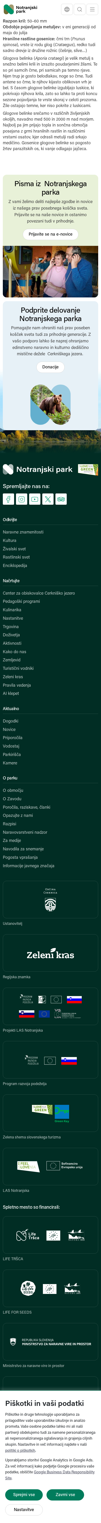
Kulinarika (12, 610)
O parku (10, 778)
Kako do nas (14, 652)
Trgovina (11, 627)
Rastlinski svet (16, 558)
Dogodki (10, 721)
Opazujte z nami (18, 816)
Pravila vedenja (17, 686)
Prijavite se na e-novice (51, 235)
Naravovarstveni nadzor (25, 833)
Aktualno (11, 709)
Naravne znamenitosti (23, 532)
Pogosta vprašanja (20, 858)
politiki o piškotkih (20, 1451)
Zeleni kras (13, 677)
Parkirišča (12, 755)
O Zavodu (12, 799)
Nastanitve (13, 619)
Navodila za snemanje (23, 849)
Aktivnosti (12, 644)
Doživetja (11, 635)
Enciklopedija (15, 566)
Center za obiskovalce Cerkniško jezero (39, 594)
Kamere (10, 763)
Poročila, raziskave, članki (26, 808)
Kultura (9, 541)
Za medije (12, 841)
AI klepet (11, 694)
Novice (9, 730)
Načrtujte (11, 581)
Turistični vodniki (18, 669)
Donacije (50, 367)
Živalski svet (14, 549)
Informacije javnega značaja (28, 866)
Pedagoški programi (21, 602)
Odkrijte (10, 520)
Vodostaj (11, 747)
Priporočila (13, 738)
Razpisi (9, 824)
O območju (13, 791)
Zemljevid (11, 660)
